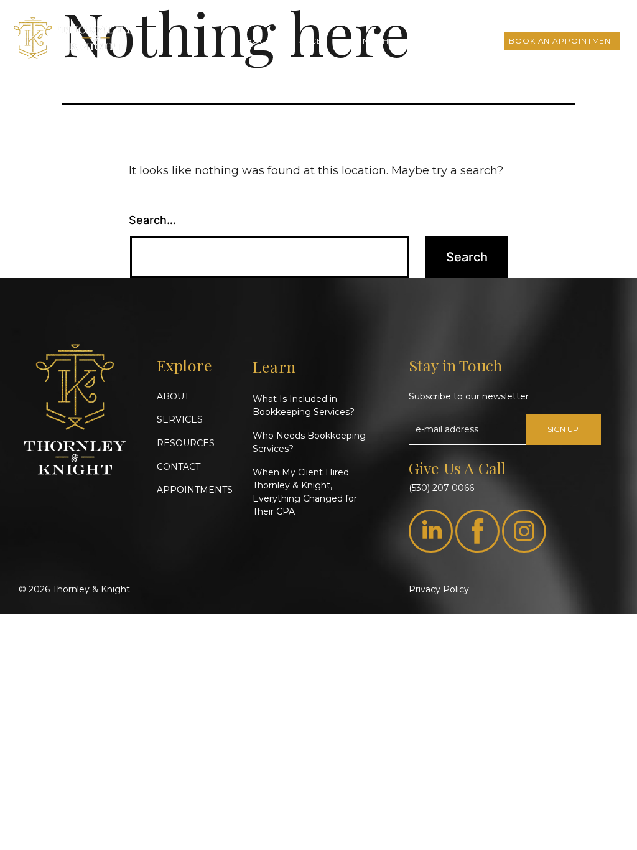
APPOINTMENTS (195, 489)
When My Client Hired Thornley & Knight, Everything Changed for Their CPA (305, 492)
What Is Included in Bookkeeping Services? (304, 405)
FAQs (425, 40)
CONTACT (178, 466)
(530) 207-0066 (441, 487)
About (255, 40)
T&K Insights (370, 40)
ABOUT (173, 396)
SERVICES (180, 419)
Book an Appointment (562, 40)
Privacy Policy (439, 589)
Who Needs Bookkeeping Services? (309, 442)
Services (306, 40)
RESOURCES (186, 443)
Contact (473, 40)
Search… (152, 220)
